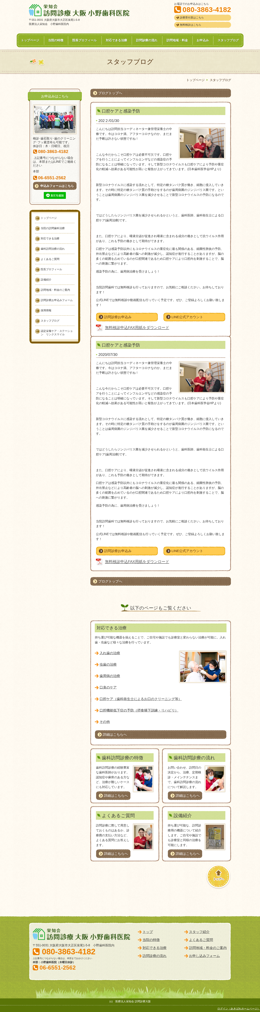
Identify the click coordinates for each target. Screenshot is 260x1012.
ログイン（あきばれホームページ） (238, 1008)
